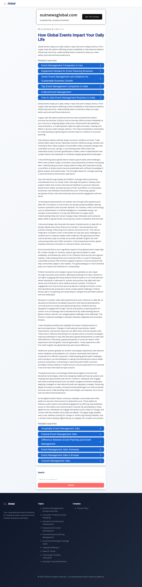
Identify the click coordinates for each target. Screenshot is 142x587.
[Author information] (52, 29)
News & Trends (49, 551)
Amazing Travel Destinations (55, 561)
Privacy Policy (82, 508)
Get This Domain (92, 17)
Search (71, 485)
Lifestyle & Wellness (51, 547)
